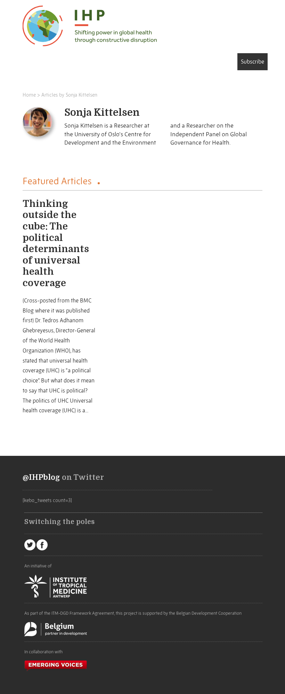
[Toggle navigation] (32, 63)
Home (29, 95)
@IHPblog (41, 477)
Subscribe (252, 61)
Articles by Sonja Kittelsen (69, 95)
